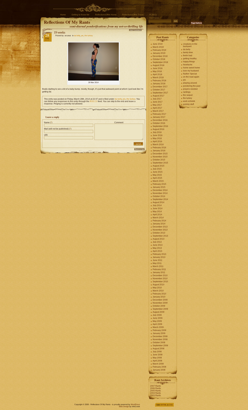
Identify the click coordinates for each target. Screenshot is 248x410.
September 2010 (160, 281)
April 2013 (157, 251)
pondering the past (191, 86)
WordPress (135, 404)
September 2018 (160, 62)
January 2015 (159, 187)
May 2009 (157, 321)
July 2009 (157, 315)
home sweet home (191, 68)
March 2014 (158, 217)
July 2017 (157, 99)
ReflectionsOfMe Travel (133, 15)
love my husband (191, 71)
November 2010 (160, 278)
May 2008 (157, 358)
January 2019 (159, 53)
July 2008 (157, 351)
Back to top (139, 149)
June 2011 (157, 260)
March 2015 (158, 181)
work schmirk (189, 101)
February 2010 (159, 294)
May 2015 (157, 175)
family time (188, 52)
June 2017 (157, 102)
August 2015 (158, 166)
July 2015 (157, 169)
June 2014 (157, 208)
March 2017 (158, 111)
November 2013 (160, 230)
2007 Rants (155, 386)
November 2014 (160, 193)
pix (82, 36)
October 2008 (159, 342)
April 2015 (157, 178)
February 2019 (159, 50)
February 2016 (159, 147)
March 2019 (158, 47)
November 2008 (160, 339)
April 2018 (157, 74)
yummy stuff (188, 104)
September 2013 (160, 236)
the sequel (188, 95)
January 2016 (159, 150)
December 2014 (160, 190)
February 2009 (159, 330)
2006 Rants (155, 388)
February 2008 (159, 367)
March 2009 (158, 327)
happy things (189, 61)
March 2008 (158, 364)
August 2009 (158, 312)
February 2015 (159, 184)
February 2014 (159, 220)
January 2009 (159, 333)
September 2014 (160, 199)
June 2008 (157, 354)
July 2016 (157, 132)
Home (63, 15)
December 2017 (160, 86)
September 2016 (160, 126)
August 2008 (158, 348)
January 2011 (159, 272)
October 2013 (159, 233)
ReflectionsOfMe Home (105, 15)
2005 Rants (155, 391)
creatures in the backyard (190, 45)
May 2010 (157, 287)
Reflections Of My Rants (67, 22)
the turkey (89, 36)
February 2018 (159, 80)
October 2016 (159, 123)
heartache (187, 64)
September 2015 (160, 163)
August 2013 (158, 239)
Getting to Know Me (80, 15)
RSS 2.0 (93, 101)
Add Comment (135, 30)
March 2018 (158, 77)
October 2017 (159, 89)
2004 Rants (155, 393)
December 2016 (160, 120)
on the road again (191, 77)
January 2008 (159, 370)
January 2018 (159, 83)
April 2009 (157, 324)
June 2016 (157, 135)
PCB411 (153, 15)
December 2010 (160, 275)
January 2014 (159, 224)
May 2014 (157, 211)
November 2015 (160, 157)
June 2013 (157, 245)
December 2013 (160, 227)
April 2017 (157, 108)
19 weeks (59, 32)
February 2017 (159, 114)
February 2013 (159, 254)
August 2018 (158, 65)
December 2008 (160, 336)
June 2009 (157, 318)
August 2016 (158, 129)
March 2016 (158, 144)
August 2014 (158, 202)
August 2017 (158, 96)
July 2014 (157, 205)
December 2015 (160, 153)
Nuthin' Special (190, 74)
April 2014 (157, 214)
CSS (171, 405)
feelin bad (187, 55)
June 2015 (157, 172)
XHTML (163, 405)
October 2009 (159, 306)
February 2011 (159, 269)
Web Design (124, 406)
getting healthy (190, 58)
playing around (190, 83)
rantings (186, 92)
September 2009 (160, 309)
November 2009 (160, 303)
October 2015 (159, 160)
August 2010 (158, 284)
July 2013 (157, 242)
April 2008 (157, 361)
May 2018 (157, 71)
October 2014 (159, 196)
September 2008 (160, 345)
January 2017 (159, 117)
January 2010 (159, 297)
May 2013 (157, 248)
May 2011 (157, 263)
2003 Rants (155, 395)
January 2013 (159, 257)
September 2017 (160, 93)
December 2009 (160, 300)
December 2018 (160, 56)
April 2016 (157, 141)
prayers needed (190, 89)
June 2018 (157, 68)
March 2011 (158, 266)
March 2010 (158, 291)
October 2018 (159, 59)
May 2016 (157, 138)
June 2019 (157, 44)
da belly (77, 36)
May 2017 (157, 105)
